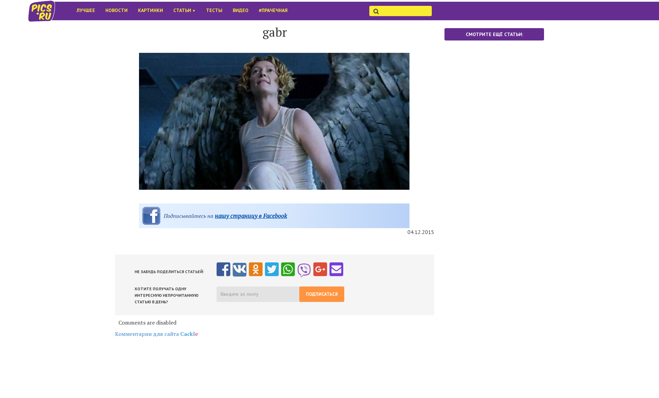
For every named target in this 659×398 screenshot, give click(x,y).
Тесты (214, 10)
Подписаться (322, 294)
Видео (240, 10)
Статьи (184, 10)
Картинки (150, 10)
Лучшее (86, 10)
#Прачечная (273, 10)
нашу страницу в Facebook (251, 216)
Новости (116, 10)
